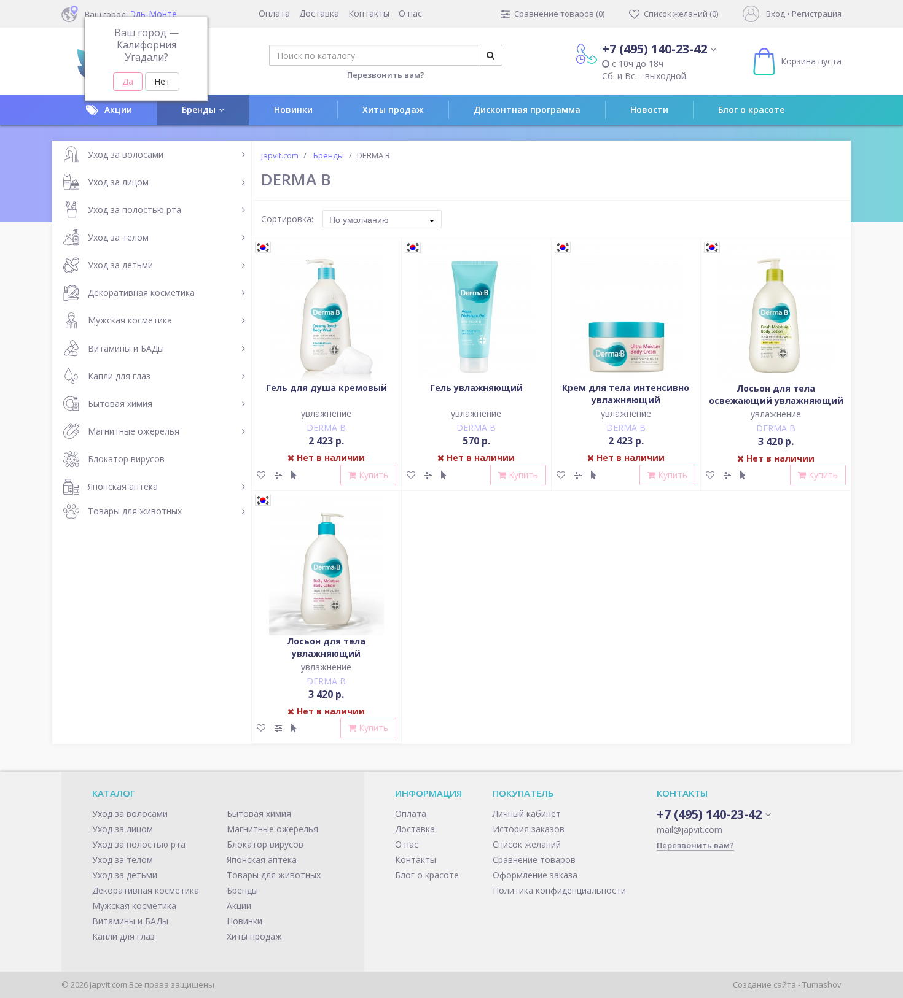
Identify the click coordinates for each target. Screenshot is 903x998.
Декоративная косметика (141, 292)
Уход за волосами (125, 154)
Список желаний (527, 844)
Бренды (199, 109)
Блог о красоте (751, 109)
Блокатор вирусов (126, 459)
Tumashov (822, 984)
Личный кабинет (527, 813)
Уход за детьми (120, 265)
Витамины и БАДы (126, 348)
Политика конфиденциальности (559, 890)
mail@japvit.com (689, 829)
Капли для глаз (119, 376)
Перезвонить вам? (385, 74)
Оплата (274, 13)
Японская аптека (123, 486)
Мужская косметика (130, 320)
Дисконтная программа (527, 109)
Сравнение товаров (534, 859)
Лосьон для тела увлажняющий (326, 647)
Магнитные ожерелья (133, 431)
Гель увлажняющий (476, 387)
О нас (410, 13)
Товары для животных (135, 511)
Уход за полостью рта (134, 209)
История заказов (529, 829)
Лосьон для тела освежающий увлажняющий (776, 394)
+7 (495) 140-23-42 (654, 49)
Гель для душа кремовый (326, 387)
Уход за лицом (118, 182)
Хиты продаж (393, 109)
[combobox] (382, 219)
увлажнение (326, 413)
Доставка (319, 13)
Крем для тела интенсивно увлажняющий (625, 394)
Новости (649, 109)
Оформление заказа (535, 875)
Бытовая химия (120, 403)
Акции (118, 109)
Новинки (293, 109)
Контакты (368, 13)
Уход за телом (118, 237)
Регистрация (817, 13)
